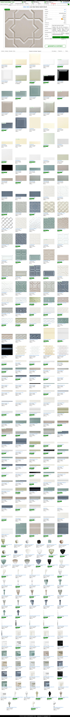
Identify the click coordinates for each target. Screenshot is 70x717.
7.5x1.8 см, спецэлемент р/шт (21, 576)
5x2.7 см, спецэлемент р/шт (63, 586)
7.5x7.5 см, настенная (33, 82)
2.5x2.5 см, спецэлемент (53, 556)
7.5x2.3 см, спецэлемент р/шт (7, 596)
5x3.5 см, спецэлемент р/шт (49, 576)
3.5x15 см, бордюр (33, 445)
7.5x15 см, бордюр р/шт (46, 404)
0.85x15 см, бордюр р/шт (46, 379)
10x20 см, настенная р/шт (4, 66)
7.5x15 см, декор (33, 304)
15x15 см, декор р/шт (46, 214)
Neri (65, 11)
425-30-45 (66, 1)
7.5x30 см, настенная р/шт (32, 146)
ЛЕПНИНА (26, 3)
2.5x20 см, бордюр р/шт (60, 445)
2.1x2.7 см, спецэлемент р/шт (35, 708)
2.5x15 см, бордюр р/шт (4, 364)
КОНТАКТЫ (24, 0)
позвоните (39, 716)
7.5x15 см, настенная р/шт (18, 66)
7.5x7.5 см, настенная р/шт (32, 66)
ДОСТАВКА (47, 0)
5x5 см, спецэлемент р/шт (63, 637)
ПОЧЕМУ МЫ (12, 0)
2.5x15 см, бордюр (60, 364)
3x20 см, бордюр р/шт (18, 364)
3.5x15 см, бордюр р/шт (18, 404)
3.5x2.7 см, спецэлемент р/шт (49, 586)
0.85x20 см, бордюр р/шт (60, 379)
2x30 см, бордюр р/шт (60, 468)
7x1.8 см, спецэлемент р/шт (35, 576)
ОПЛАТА (35, 0)
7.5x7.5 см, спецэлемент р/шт (35, 637)
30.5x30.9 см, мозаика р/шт (19, 356)
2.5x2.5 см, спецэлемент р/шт (29, 556)
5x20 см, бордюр (19, 492)
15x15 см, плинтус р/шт (19, 535)
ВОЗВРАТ (58, 0)
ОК (60, 37)
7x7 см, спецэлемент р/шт (49, 637)
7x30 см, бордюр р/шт (60, 404)
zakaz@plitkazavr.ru (66, 2)
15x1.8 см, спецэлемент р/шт (35, 617)
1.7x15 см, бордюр (32, 468)
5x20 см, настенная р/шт (4, 146)
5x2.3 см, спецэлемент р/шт (7, 617)
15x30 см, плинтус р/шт (60, 520)
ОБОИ (33, 3)
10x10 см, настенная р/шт (32, 130)
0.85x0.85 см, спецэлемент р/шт (18, 546)
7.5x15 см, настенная (18, 82)
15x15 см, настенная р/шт (60, 130)
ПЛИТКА (11, 3)
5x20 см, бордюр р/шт (32, 404)
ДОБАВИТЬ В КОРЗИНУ (55, 46)
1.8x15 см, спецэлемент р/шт (63, 617)
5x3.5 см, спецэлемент (41, 698)
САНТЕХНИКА (46, 3)
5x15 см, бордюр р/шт (33, 484)
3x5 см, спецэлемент (64, 566)
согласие (62, 32)
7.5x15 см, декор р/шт (46, 246)
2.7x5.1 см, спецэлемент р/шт (58, 708)
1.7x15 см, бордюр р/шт (46, 468)
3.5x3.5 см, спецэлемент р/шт (53, 566)
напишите (46, 716)
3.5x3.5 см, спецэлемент (6, 546)
